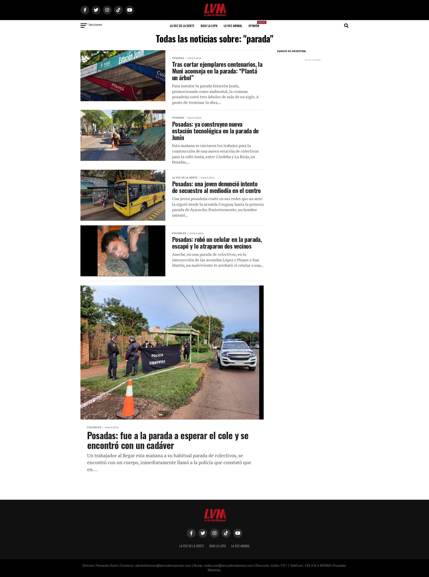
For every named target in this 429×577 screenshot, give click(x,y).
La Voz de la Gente (182, 25)
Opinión (255, 24)
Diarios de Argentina (291, 51)
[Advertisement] (312, 90)
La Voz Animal (233, 25)
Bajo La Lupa (209, 25)
